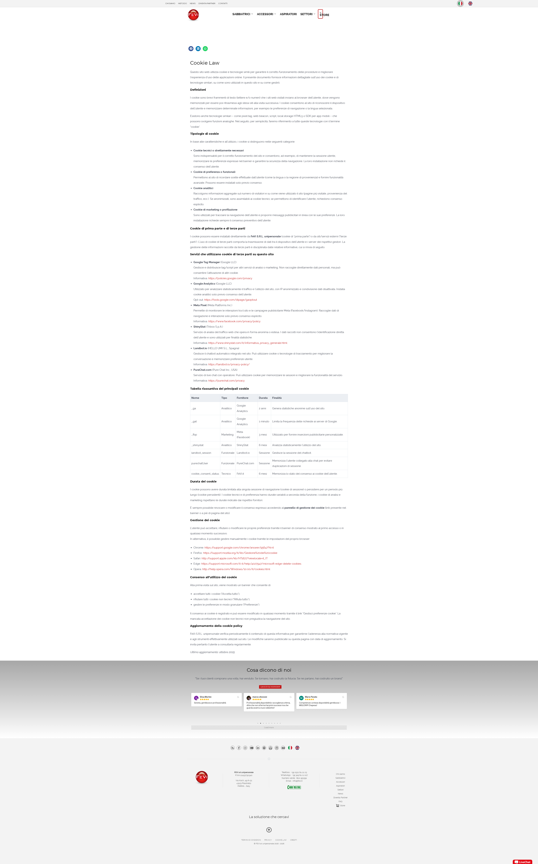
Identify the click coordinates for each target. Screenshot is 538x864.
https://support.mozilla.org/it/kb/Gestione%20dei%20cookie (240, 553)
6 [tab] (272, 724)
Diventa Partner (340, 797)
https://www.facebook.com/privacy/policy (234, 321)
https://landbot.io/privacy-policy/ (229, 364)
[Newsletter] (270, 748)
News (340, 794)
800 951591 (301, 778)
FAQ (340, 801)
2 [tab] (261, 724)
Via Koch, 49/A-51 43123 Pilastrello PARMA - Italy (244, 783)
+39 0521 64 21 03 (299, 772)
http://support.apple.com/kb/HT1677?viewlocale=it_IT (235, 558)
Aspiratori (340, 786)
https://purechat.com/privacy (226, 380)
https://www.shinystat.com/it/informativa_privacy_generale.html (247, 343)
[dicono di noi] (283, 748)
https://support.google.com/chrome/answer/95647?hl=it (239, 547)
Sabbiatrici (340, 778)
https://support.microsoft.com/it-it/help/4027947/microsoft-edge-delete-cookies (251, 563)
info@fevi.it (297, 781)
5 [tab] (269, 724)
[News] (277, 748)
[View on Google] (238, 697)
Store (342, 805)
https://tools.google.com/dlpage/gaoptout (230, 299)
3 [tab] (264, 724)
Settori (341, 790)
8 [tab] (278, 724)
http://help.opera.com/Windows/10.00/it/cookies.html (236, 569)
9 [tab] (281, 724)
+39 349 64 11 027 (300, 775)
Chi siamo (340, 774)
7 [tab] (275, 724)
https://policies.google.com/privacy (230, 278)
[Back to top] (269, 831)
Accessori (340, 782)
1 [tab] (258, 724)
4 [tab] (266, 724)
